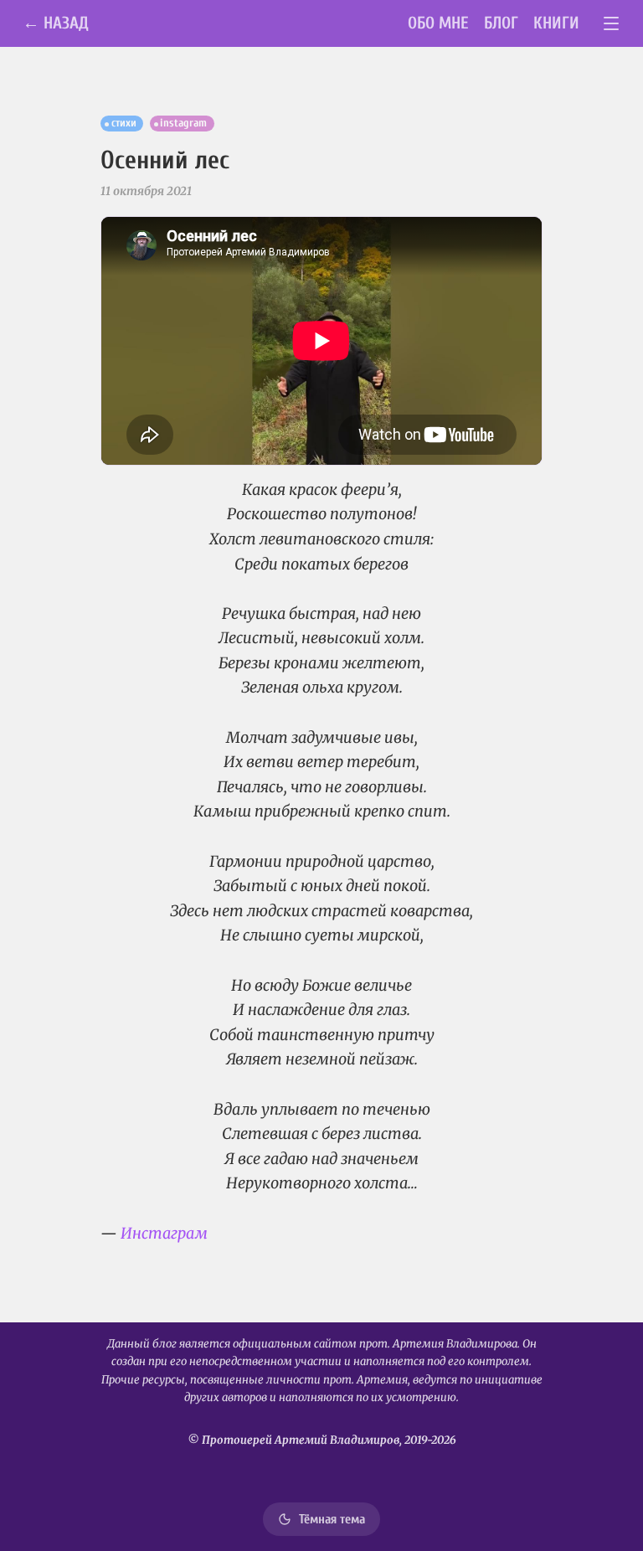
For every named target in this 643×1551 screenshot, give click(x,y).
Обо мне (438, 23)
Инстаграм (164, 1233)
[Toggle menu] (611, 24)
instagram (183, 123)
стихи (123, 123)
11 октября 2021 (146, 190)
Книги (556, 23)
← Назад (56, 23)
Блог (501, 23)
